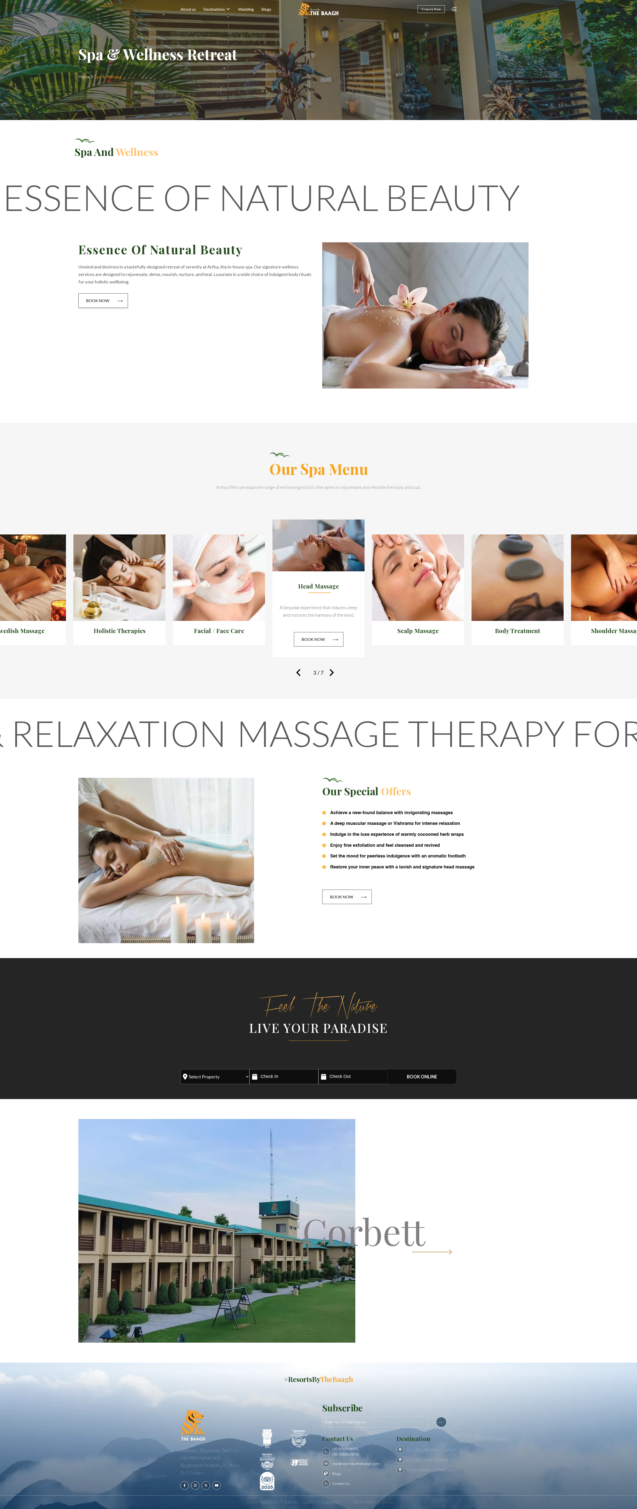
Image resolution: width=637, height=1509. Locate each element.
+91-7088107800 (345, 1454)
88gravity (385, 1502)
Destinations (214, 9)
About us (188, 9)
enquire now (431, 9)
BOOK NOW (104, 300)
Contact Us (340, 1483)
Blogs (266, 9)
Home (84, 77)
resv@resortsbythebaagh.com (355, 1463)
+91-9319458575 (345, 1449)
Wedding (246, 9)
